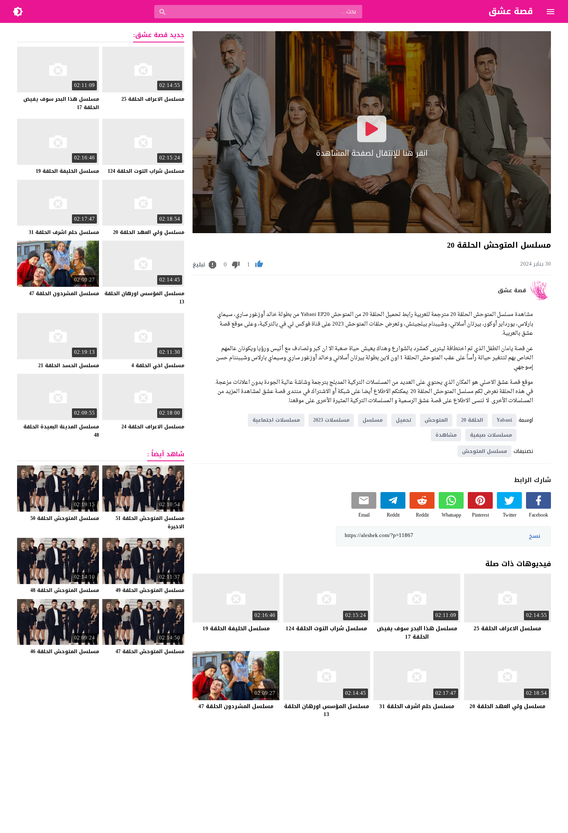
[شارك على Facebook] (538, 507)
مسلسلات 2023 (331, 420)
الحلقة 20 (472, 420)
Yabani (504, 420)
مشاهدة (446, 435)
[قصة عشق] (540, 298)
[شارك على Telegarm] (392, 507)
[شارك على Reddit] (422, 507)
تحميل (403, 420)
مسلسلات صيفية (491, 435)
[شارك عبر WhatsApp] (451, 507)
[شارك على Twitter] (509, 507)
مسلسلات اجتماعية (276, 420)
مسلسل (373, 420)
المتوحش (436, 420)
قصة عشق (512, 290)
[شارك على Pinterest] (480, 507)
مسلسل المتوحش (484, 451)
